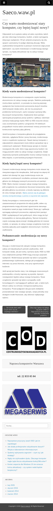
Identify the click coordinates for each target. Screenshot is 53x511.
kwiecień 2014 (13, 491)
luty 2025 (11, 485)
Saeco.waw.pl (18, 12)
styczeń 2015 (13, 488)
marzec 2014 (13, 494)
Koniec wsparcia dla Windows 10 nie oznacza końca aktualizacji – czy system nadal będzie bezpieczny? (25, 467)
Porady (5, 20)
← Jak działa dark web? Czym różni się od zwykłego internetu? (12, 309)
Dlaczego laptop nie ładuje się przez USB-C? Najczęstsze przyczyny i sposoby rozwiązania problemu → (39, 311)
